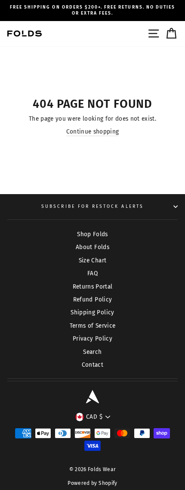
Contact (92, 364)
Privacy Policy (92, 338)
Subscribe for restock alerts (92, 206)
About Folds (92, 247)
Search (92, 352)
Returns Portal (93, 286)
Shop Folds (92, 234)
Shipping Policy (92, 312)
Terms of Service (92, 325)
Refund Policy (92, 299)
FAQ (92, 273)
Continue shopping (92, 131)
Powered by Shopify (92, 483)
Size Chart (92, 260)
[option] (92, 10)
